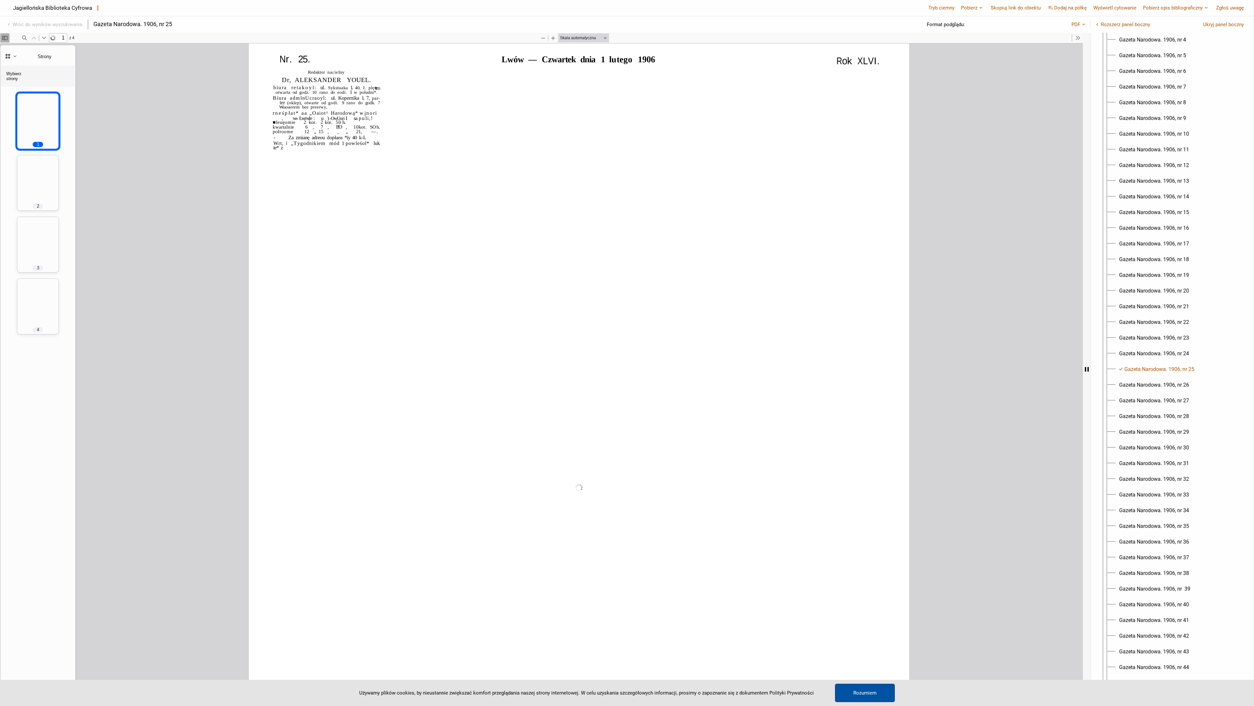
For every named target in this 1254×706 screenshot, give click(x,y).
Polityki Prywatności (791, 693)
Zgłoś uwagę (1230, 8)
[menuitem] (1152, 39)
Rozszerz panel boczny (1125, 24)
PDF (1075, 24)
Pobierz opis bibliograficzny (1173, 8)
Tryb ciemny (941, 8)
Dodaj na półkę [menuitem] (1070, 8)
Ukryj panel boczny (1223, 24)
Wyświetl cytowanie (1114, 8)
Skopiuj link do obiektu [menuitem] (1016, 8)
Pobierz (969, 8)
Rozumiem (864, 693)
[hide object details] (1087, 369)
